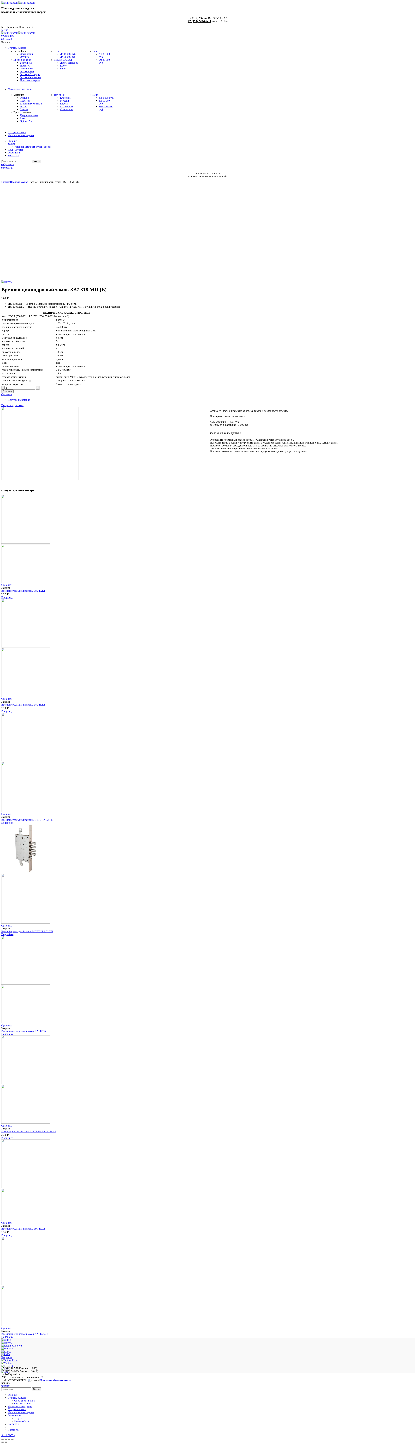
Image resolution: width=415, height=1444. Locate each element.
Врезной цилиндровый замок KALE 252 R (25, 1334)
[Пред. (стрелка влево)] (2, 1442)
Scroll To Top (8, 1435)
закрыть (5, 1385)
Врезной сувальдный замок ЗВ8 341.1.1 (23, 704)
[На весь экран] (9, 1439)
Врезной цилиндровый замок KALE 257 (23, 1031)
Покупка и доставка (19, 399)
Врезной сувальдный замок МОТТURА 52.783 (27, 819)
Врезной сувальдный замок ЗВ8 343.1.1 (23, 590)
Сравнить (6, 394)
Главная (5, 182)
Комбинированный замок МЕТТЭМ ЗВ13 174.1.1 (28, 1131)
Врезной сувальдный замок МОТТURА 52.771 (27, 931)
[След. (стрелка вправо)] (6, 1442)
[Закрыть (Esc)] (2, 1439)
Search (36, 161)
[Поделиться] (6, 1439)
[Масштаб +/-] (12, 1439)
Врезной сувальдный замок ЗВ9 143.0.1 (23, 1228)
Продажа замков (19, 182)
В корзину (7, 391)
